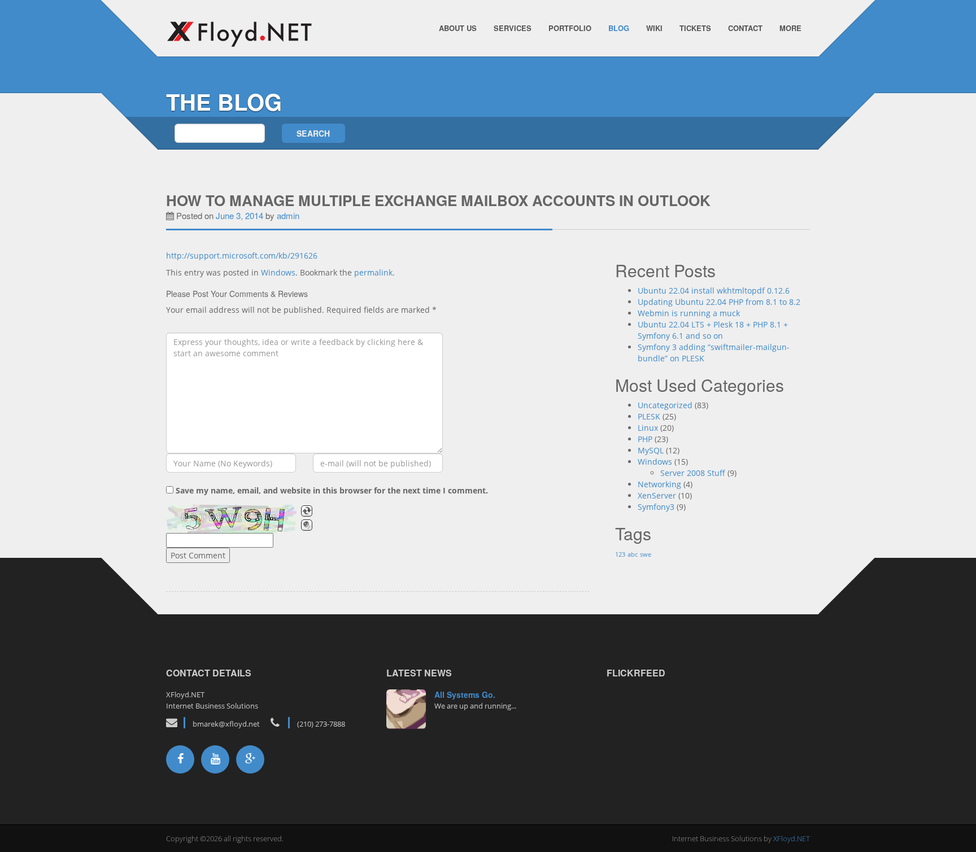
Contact (745, 28)
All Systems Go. (464, 694)
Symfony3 (656, 506)
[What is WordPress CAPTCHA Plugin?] (232, 519)
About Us (458, 28)
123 (620, 554)
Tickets (695, 28)
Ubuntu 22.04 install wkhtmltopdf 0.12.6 (714, 290)
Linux (648, 427)
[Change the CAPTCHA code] (306, 511)
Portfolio (569, 28)
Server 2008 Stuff (692, 472)
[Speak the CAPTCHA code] (306, 525)
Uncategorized (665, 405)
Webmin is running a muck (689, 313)
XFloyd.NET (791, 838)
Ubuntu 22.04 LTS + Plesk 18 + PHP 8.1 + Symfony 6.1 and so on (713, 330)
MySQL (651, 450)
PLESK (649, 416)
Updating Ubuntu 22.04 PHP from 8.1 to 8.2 (719, 301)
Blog (618, 28)
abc (633, 554)
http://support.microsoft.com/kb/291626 (241, 255)
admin (288, 215)
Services (512, 28)
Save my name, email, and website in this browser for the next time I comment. (332, 490)
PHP (645, 439)
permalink (373, 272)
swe (645, 554)
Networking (659, 484)
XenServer (657, 495)
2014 (406, 703)
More (790, 28)
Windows (278, 272)
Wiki (654, 28)
